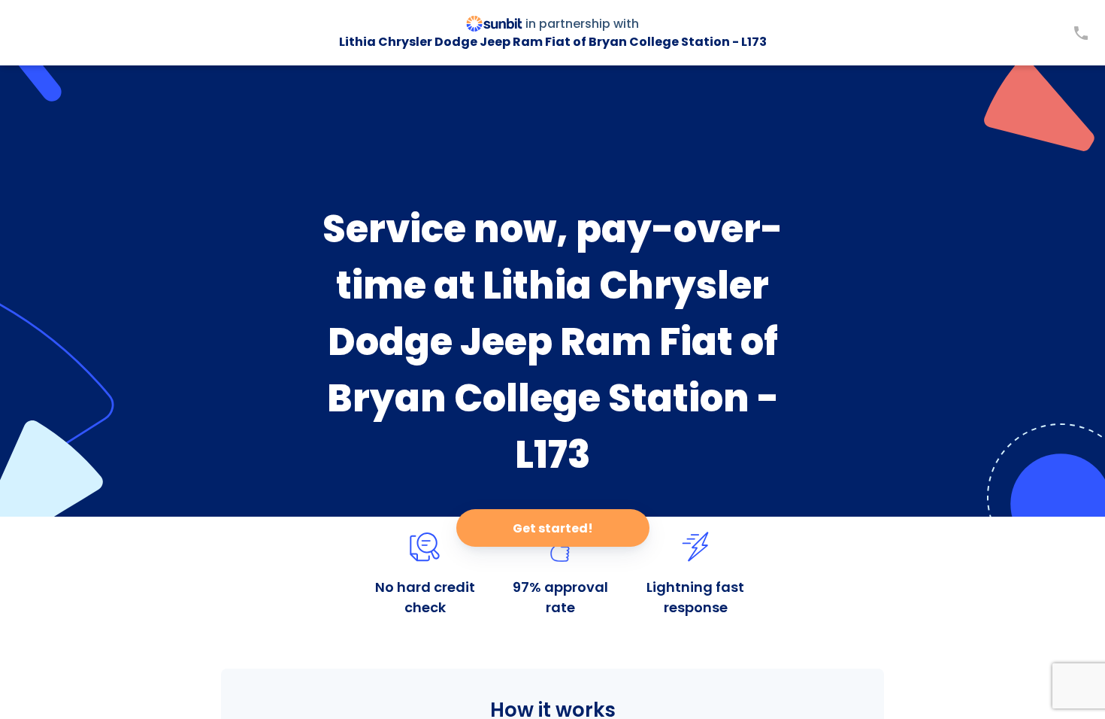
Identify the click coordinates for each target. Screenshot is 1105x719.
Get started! (553, 528)
